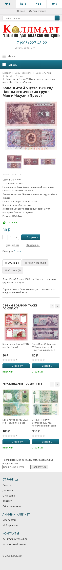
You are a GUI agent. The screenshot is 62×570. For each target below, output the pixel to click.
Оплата (6, 485)
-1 (47, 360)
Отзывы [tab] (14, 270)
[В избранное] (28, 371)
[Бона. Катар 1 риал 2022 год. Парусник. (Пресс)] (16, 402)
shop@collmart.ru (16, 544)
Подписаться (39, 466)
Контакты (8, 500)
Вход (22, 10)
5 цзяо (17, 251)
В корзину (32, 237)
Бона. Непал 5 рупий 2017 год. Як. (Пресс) (15, 345)
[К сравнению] (23, 371)
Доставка (7, 490)
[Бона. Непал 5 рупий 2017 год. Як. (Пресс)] (16, 326)
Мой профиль (10, 525)
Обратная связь (11, 506)
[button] (52, 306)
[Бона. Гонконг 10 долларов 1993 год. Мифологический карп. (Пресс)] (45, 402)
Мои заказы (9, 519)
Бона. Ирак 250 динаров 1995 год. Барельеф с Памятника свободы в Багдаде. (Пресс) (44, 346)
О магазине (8, 495)
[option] (14, 162)
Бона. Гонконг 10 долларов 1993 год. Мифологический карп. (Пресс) (44, 422)
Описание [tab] (13, 262)
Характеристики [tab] (37, 262)
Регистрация (39, 10)
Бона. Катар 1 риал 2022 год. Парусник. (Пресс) (15, 421)
